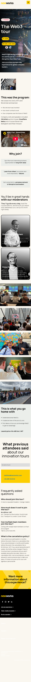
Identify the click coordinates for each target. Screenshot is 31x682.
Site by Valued (22, 664)
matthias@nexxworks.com (13, 475)
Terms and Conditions (24, 677)
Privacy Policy (21, 669)
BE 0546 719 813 (22, 681)
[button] (28, 2)
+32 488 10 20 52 (9, 479)
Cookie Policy (21, 673)
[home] (7, 3)
